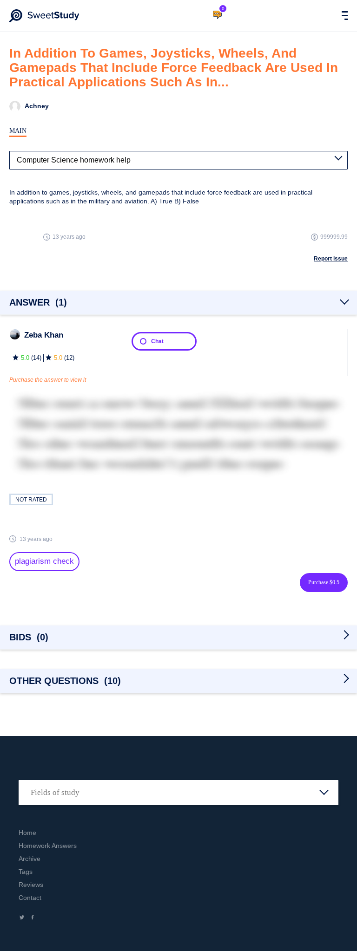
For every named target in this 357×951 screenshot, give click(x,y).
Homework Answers (48, 845)
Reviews (31, 884)
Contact (30, 897)
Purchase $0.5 (323, 582)
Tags (26, 871)
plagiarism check (44, 561)
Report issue (331, 258)
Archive (29, 858)
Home (27, 832)
